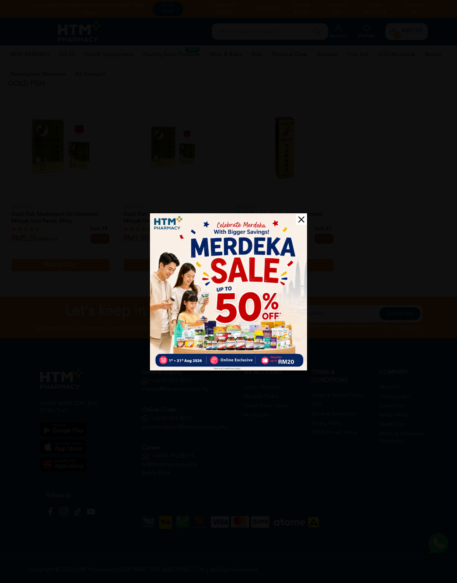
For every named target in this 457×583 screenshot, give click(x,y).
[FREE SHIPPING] (228, 291)
